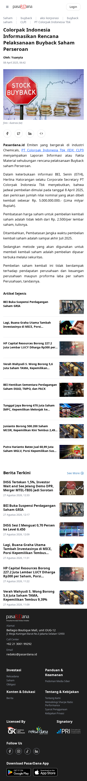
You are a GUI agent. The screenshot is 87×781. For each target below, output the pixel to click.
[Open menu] (7, 6)
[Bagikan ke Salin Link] (41, 133)
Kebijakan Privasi (54, 713)
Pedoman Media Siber (57, 681)
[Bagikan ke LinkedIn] (30, 133)
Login (73, 7)
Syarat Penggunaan (56, 709)
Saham (10, 680)
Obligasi (11, 684)
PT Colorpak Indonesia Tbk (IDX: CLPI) (52, 150)
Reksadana (12, 676)
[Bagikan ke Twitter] (19, 133)
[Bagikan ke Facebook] (7, 133)
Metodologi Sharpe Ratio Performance (59, 703)
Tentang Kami (52, 698)
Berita (9, 698)
